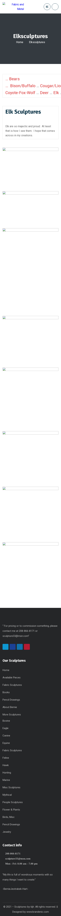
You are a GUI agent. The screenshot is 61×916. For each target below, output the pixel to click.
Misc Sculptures (11, 787)
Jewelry (7, 831)
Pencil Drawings (11, 699)
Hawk (6, 765)
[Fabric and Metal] (13, 6)
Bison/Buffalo (22, 85)
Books (6, 692)
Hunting (7, 772)
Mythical (7, 794)
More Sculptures (12, 714)
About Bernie (10, 707)
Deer (44, 92)
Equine (6, 743)
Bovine (6, 720)
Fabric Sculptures (12, 684)
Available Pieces (12, 677)
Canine (6, 735)
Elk (56, 92)
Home (19, 42)
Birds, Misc (9, 817)
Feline (6, 757)
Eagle (5, 728)
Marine (6, 780)
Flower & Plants (11, 809)
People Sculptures (13, 802)
